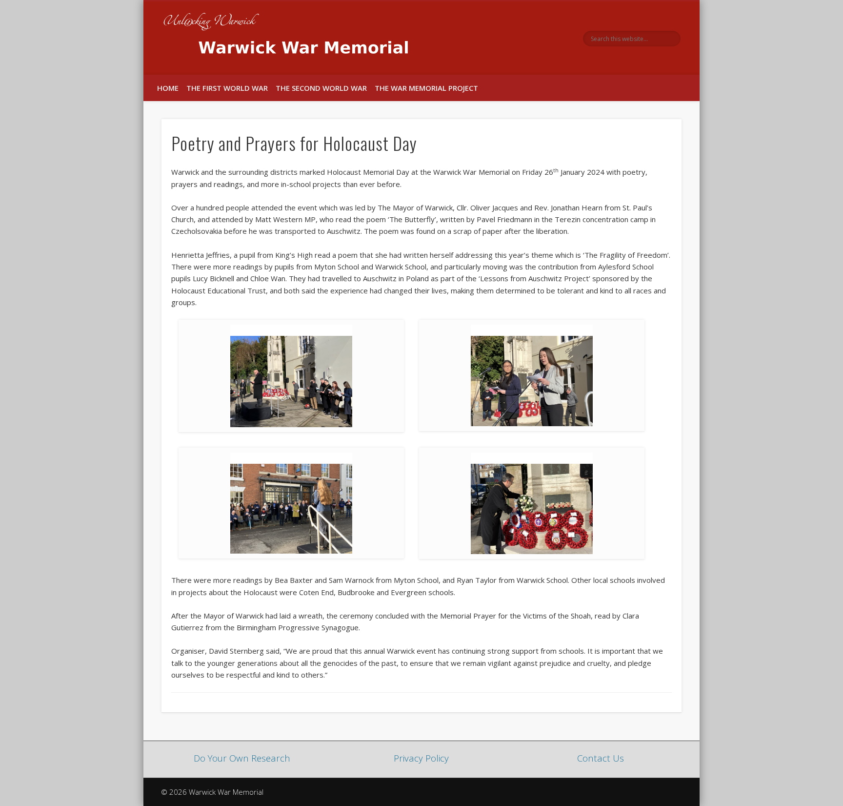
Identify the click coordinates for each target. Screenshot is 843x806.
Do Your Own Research (242, 758)
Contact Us (600, 758)
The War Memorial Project (426, 88)
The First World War (227, 88)
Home (168, 88)
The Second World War (321, 88)
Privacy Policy (421, 758)
